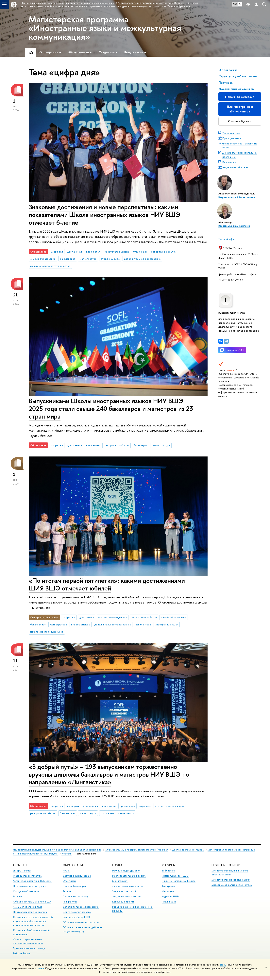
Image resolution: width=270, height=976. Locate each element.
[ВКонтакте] (220, 341)
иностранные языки (166, 624)
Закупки (17, 896)
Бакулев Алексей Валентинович (236, 197)
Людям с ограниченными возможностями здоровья (28, 941)
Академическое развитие (126, 896)
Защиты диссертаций (124, 891)
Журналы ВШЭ (170, 896)
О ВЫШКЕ (20, 865)
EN (240, 4)
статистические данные (112, 617)
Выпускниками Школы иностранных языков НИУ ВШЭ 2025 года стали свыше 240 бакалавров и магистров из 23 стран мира (111, 408)
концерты (73, 806)
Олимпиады (69, 881)
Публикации (169, 901)
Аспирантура (70, 901)
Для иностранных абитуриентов (240, 109)
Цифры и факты (22, 870)
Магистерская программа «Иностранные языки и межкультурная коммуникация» (105, 27)
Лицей (66, 870)
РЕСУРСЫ (169, 865)
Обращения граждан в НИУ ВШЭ (32, 901)
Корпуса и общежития (26, 891)
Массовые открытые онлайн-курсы (231, 884)
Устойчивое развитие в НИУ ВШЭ (32, 881)
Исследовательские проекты (129, 875)
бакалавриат (67, 258)
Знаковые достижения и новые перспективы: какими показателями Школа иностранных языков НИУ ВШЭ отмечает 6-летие (104, 215)
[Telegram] (226, 341)
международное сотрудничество (50, 266)
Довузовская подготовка (77, 875)
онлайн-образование (43, 258)
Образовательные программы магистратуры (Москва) (136, 849)
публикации (140, 251)
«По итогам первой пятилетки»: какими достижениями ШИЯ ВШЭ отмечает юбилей (107, 584)
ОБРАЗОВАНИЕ (73, 865)
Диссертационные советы (127, 886)
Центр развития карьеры (77, 912)
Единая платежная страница (29, 948)
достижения (74, 251)
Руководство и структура (27, 875)
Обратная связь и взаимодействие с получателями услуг (83, 929)
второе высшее (110, 258)
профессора (127, 806)
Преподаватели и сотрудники (30, 886)
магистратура (88, 258)
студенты (145, 806)
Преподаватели (232, 138)
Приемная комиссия (239, 97)
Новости (66, 853)
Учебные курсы (231, 133)
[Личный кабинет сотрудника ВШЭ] (256, 4)
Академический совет (235, 167)
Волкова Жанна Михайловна (234, 225)
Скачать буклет (239, 121)
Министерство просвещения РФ (230, 879)
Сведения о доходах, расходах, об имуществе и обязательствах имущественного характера (33, 921)
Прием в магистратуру (75, 896)
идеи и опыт (93, 251)
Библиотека (168, 870)
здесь (223, 964)
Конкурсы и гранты (123, 901)
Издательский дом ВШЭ (175, 875)
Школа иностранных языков (46, 631)
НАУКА (117, 865)
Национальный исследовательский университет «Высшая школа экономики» (57, 849)
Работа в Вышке (21, 953)
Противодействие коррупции (30, 912)
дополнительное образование (142, 258)
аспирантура (143, 624)
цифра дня (57, 251)
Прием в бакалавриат (75, 886)
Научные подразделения (126, 870)
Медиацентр (169, 891)
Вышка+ (67, 891)
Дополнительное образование (81, 906)
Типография (169, 886)
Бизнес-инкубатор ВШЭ (76, 917)
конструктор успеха (117, 251)
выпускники (93, 445)
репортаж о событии (163, 251)
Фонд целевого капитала (27, 906)
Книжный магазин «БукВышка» (178, 881)
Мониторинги (120, 881)
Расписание (229, 162)
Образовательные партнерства (81, 922)
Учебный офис (226, 239)
